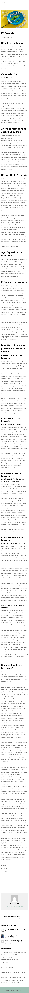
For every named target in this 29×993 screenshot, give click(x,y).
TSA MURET (5, 982)
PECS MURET (5, 975)
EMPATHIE (20, 970)
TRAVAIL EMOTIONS (6, 980)
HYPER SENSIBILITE (6, 972)
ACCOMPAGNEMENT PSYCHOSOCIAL (11, 952)
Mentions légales (19, 990)
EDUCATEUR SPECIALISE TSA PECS (10, 959)
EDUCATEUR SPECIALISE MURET (9, 957)
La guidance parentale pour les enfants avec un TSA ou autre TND (16, 935)
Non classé (11, 887)
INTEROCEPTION (17, 972)
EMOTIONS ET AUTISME (7, 967)
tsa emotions (20, 980)
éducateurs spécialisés (15, 720)
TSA (14, 980)
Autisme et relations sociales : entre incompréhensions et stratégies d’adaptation (16, 941)
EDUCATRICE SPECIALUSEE (8, 965)
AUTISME (23, 952)
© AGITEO (8, 990)
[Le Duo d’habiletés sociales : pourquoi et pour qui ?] (2, 930)
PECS (23, 972)
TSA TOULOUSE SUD (14, 982)
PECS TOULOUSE (14, 975)
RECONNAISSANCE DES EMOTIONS (10, 977)
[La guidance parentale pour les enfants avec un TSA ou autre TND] (2, 936)
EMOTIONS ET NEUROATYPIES (9, 970)
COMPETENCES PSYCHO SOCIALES (10, 954)
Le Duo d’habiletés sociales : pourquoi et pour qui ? (16, 930)
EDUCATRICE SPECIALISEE (8, 962)
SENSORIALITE (23, 977)
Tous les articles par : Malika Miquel (14, 906)
